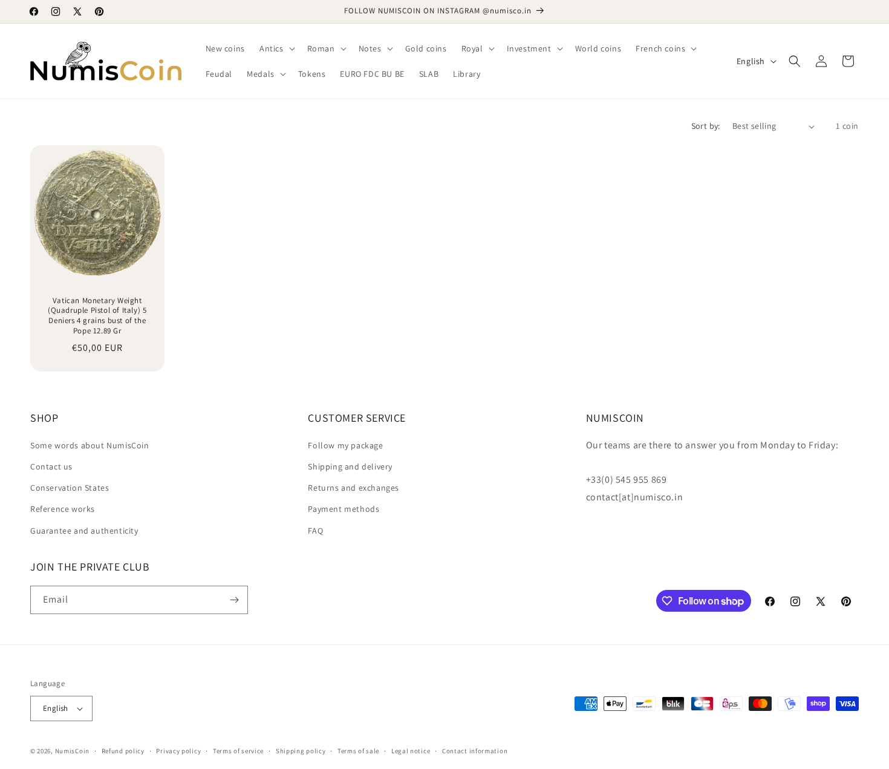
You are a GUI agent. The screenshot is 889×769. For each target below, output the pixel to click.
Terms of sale (358, 751)
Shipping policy (301, 751)
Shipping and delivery (350, 466)
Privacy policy (178, 751)
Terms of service (238, 751)
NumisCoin (72, 751)
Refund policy (123, 751)
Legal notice (410, 751)
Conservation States (69, 487)
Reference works (62, 508)
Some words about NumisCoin (89, 445)
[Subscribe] (234, 600)
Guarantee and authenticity (84, 530)
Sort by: (705, 125)
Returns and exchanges (353, 487)
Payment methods (343, 508)
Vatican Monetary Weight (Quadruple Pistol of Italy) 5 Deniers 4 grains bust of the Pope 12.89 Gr (97, 316)
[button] (276, 48)
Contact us (51, 466)
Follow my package (345, 445)
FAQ (315, 530)
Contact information (474, 751)
